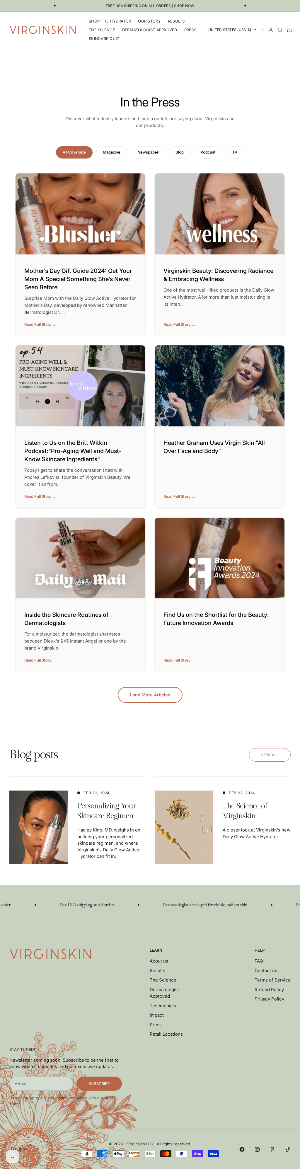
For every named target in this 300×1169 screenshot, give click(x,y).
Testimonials (163, 1005)
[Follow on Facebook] (242, 1149)
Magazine (111, 152)
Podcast (208, 152)
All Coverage (74, 152)
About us (159, 961)
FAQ (259, 961)
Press (190, 29)
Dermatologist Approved (149, 29)
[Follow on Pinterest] (272, 1149)
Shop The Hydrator (110, 21)
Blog (179, 152)
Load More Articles (150, 695)
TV (234, 152)
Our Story (149, 21)
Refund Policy (269, 989)
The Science (102, 29)
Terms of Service (273, 980)
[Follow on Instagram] (257, 1149)
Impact (157, 1015)
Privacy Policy (269, 999)
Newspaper (147, 152)
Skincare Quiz (104, 38)
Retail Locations (166, 1034)
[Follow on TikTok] (288, 1149)
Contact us (266, 970)
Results (176, 21)
